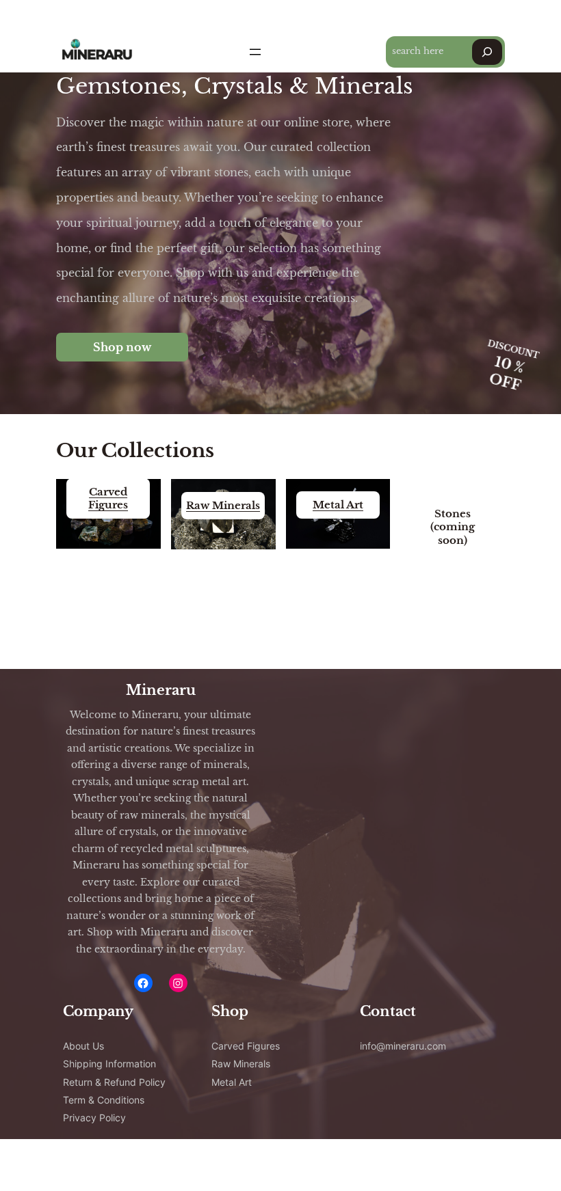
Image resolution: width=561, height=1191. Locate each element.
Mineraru (161, 690)
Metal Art (338, 504)
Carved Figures (108, 498)
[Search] (487, 52)
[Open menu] (255, 52)
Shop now (122, 347)
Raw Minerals (223, 505)
